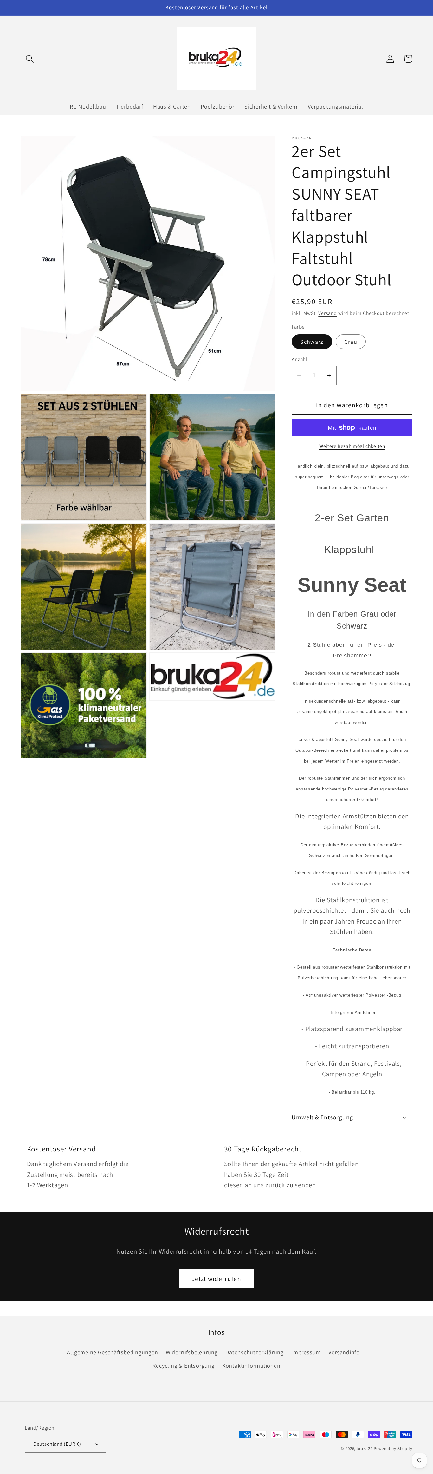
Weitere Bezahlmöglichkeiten (352, 446)
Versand (327, 313)
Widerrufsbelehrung (192, 1352)
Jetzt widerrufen (216, 1279)
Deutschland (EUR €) (57, 1443)
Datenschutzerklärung (254, 1352)
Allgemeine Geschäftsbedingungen (112, 1352)
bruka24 (364, 1448)
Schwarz (311, 341)
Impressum (306, 1352)
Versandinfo (344, 1352)
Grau (350, 341)
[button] (30, 59)
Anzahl (299, 359)
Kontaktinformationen (251, 1365)
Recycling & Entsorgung (183, 1365)
